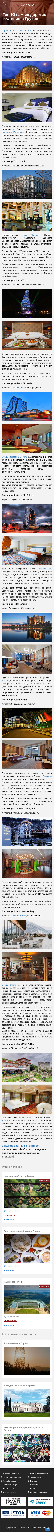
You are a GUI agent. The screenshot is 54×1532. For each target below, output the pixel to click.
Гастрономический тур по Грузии (22, 1231)
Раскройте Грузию (14, 1282)
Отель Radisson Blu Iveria (14, 457)
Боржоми (47, 776)
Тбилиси (15, 388)
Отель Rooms (9, 985)
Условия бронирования (12, 1477)
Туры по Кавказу (36, 1477)
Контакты (33, 1488)
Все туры (33, 1481)
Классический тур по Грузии (19, 1176)
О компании (34, 1485)
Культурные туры (9, 1488)
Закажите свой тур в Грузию (19, 1146)
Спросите (47, 1529)
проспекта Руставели (13, 132)
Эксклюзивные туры (10, 1485)
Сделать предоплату (11, 1473)
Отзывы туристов (9, 1492)
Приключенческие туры (39, 1473)
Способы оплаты (9, 1481)
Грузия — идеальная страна (16, 31)
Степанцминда (18, 916)
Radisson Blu (45, 569)
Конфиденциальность (38, 1492)
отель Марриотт (31, 235)
